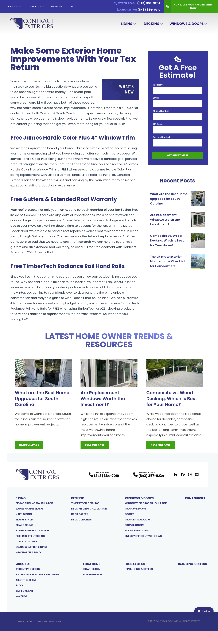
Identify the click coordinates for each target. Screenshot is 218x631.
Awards (21, 596)
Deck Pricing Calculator (89, 508)
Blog (19, 585)
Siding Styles (25, 519)
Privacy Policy (26, 621)
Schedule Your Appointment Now (193, 6)
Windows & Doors (187, 23)
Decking (152, 23)
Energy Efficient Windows (143, 536)
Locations (91, 564)
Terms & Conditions (49, 621)
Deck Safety (79, 514)
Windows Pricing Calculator (146, 503)
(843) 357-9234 (151, 476)
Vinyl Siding (24, 514)
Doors (129, 514)
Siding (127, 23)
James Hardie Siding (29, 508)
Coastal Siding (26, 541)
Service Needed (161, 137)
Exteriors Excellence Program (37, 574)
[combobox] (177, 143)
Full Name (158, 84)
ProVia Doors (134, 525)
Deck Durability (82, 519)
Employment (24, 591)
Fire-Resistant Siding (30, 536)
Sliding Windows (137, 530)
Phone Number (161, 111)
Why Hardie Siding (28, 552)
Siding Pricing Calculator (34, 503)
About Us (13, 6)
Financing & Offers (62, 6)
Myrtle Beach (92, 574)
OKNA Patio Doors (138, 519)
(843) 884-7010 (106, 476)
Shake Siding (24, 525)
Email (156, 97)
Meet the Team (26, 580)
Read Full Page (29, 445)
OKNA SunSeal (196, 498)
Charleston (91, 569)
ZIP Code (158, 124)
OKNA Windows (135, 508)
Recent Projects (28, 569)
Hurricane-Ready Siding (32, 530)
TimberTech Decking (85, 503)
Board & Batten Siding (31, 547)
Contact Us (36, 6)
